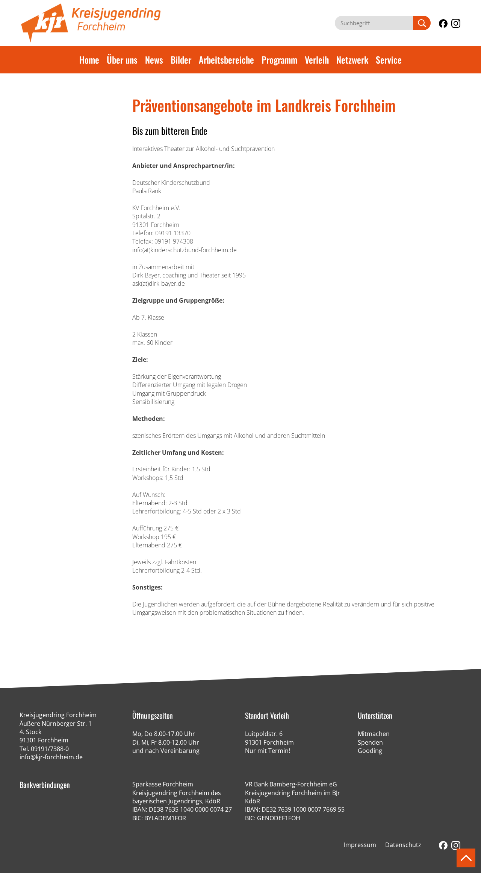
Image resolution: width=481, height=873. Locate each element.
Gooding (370, 751)
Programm (279, 59)
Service (389, 59)
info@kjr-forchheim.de (51, 757)
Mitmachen (374, 734)
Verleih (317, 59)
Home (89, 59)
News (154, 59)
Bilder (181, 59)
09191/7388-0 (50, 749)
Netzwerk (352, 59)
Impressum (360, 845)
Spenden (370, 742)
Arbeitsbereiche (226, 59)
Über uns (122, 59)
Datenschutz (403, 845)
